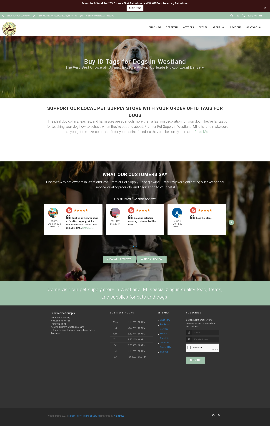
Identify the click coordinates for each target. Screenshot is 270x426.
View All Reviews (119, 259)
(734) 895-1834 (58, 324)
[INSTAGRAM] (238, 15)
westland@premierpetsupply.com (67, 327)
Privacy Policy (75, 416)
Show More (88, 228)
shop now (135, 8)
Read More (202, 132)
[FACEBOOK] (231, 15)
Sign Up (195, 360)
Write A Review (151, 259)
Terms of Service (91, 416)
